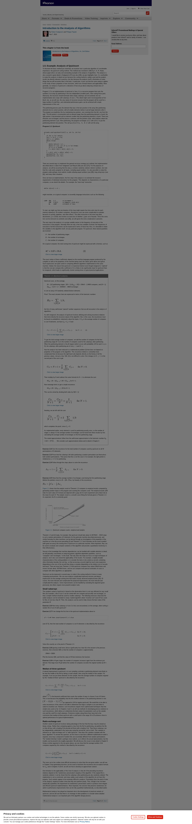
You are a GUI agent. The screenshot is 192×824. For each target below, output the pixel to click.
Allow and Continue (155, 817)
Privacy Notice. (85, 822)
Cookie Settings (138, 817)
